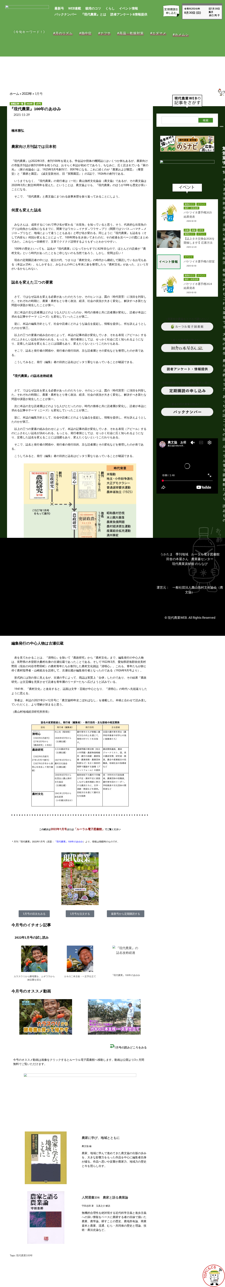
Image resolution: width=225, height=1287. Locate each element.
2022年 (27, 93)
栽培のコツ (93, 8)
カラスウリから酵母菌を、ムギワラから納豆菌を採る (34, 978)
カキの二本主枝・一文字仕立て (80, 976)
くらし (110, 8)
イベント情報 (128, 8)
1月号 (39, 93)
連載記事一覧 (17, 103)
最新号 (59, 8)
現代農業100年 (24, 1255)
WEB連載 (74, 8)
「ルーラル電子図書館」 (89, 829)
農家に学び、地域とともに (101, 1138)
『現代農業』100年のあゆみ (68, 841)
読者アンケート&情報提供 (128, 14)
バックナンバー (65, 14)
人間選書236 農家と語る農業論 (105, 1197)
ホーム (14, 93)
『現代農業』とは (93, 14)
